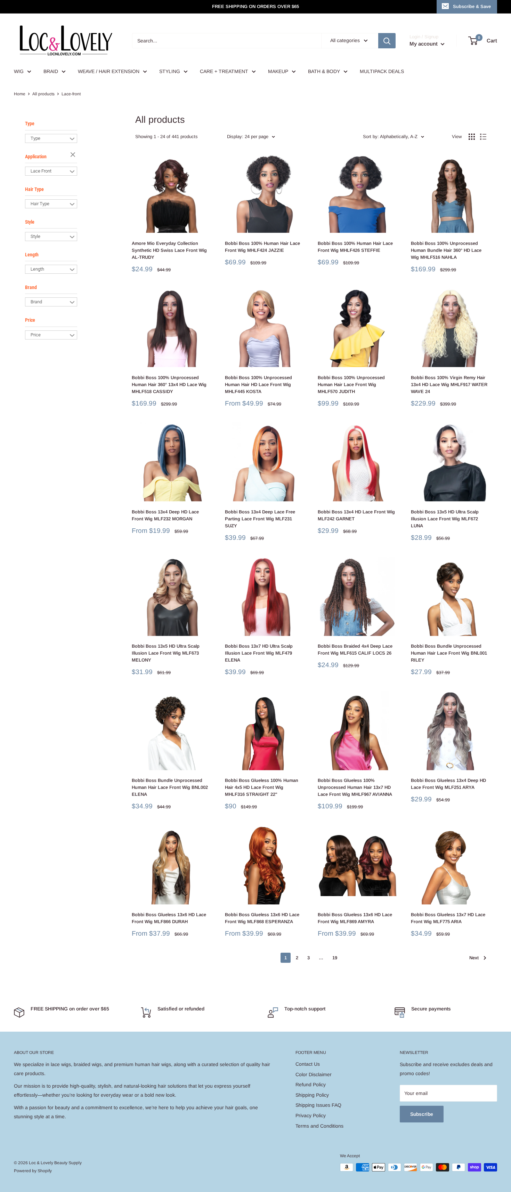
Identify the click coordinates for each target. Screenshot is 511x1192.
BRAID (50, 71)
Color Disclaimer (313, 1074)
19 (334, 957)
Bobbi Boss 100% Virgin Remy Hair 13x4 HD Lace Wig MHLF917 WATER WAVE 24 (449, 384)
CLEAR (73, 155)
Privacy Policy (310, 1115)
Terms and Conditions (319, 1126)
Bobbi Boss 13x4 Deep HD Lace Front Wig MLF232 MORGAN (165, 515)
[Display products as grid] (472, 137)
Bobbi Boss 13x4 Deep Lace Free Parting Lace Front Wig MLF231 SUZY (260, 518)
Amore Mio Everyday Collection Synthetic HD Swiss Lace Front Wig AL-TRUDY (169, 250)
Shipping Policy (312, 1095)
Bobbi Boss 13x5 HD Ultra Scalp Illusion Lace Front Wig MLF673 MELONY (166, 653)
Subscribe (421, 1114)
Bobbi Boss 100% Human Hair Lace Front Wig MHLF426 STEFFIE (355, 247)
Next (474, 957)
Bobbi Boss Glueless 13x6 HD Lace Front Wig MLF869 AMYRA (355, 918)
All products (43, 93)
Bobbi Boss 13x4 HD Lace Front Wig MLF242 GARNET (356, 515)
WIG (19, 71)
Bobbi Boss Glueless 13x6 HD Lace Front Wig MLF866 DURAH (169, 918)
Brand (31, 287)
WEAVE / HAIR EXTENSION (108, 71)
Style (29, 222)
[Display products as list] (483, 137)
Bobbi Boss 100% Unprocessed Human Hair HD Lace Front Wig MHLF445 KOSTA (258, 384)
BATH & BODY (324, 71)
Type (29, 123)
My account (424, 44)
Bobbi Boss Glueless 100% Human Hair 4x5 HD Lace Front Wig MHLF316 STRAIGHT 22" (261, 787)
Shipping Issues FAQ (318, 1105)
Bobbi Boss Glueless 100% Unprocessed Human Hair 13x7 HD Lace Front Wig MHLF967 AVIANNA (355, 787)
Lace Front (41, 171)
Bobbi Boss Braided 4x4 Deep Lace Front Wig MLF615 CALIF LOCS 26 (355, 649)
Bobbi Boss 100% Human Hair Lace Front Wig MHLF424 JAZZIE (262, 247)
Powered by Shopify (33, 1170)
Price (30, 320)
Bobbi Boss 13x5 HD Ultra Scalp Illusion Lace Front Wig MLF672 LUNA (445, 518)
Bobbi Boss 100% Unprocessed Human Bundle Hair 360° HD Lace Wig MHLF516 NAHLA (446, 250)
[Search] (387, 40)
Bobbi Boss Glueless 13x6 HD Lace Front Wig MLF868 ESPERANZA (262, 918)
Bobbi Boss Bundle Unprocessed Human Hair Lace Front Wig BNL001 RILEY (449, 653)
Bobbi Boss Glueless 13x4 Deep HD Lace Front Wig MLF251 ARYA (448, 784)
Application (36, 156)
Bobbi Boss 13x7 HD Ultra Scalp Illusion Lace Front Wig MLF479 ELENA (259, 653)
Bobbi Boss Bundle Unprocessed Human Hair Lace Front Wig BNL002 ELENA (170, 787)
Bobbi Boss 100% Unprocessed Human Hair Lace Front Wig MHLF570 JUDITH (351, 384)
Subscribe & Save (472, 6)
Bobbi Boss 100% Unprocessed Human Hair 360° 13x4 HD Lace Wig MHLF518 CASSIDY (169, 384)
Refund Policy (310, 1084)
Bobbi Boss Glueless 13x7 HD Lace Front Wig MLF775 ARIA (448, 918)
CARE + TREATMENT (224, 71)
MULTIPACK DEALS (382, 71)
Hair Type (34, 189)
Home (19, 93)
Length (32, 254)
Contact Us (307, 1064)
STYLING (169, 71)
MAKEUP (278, 71)
